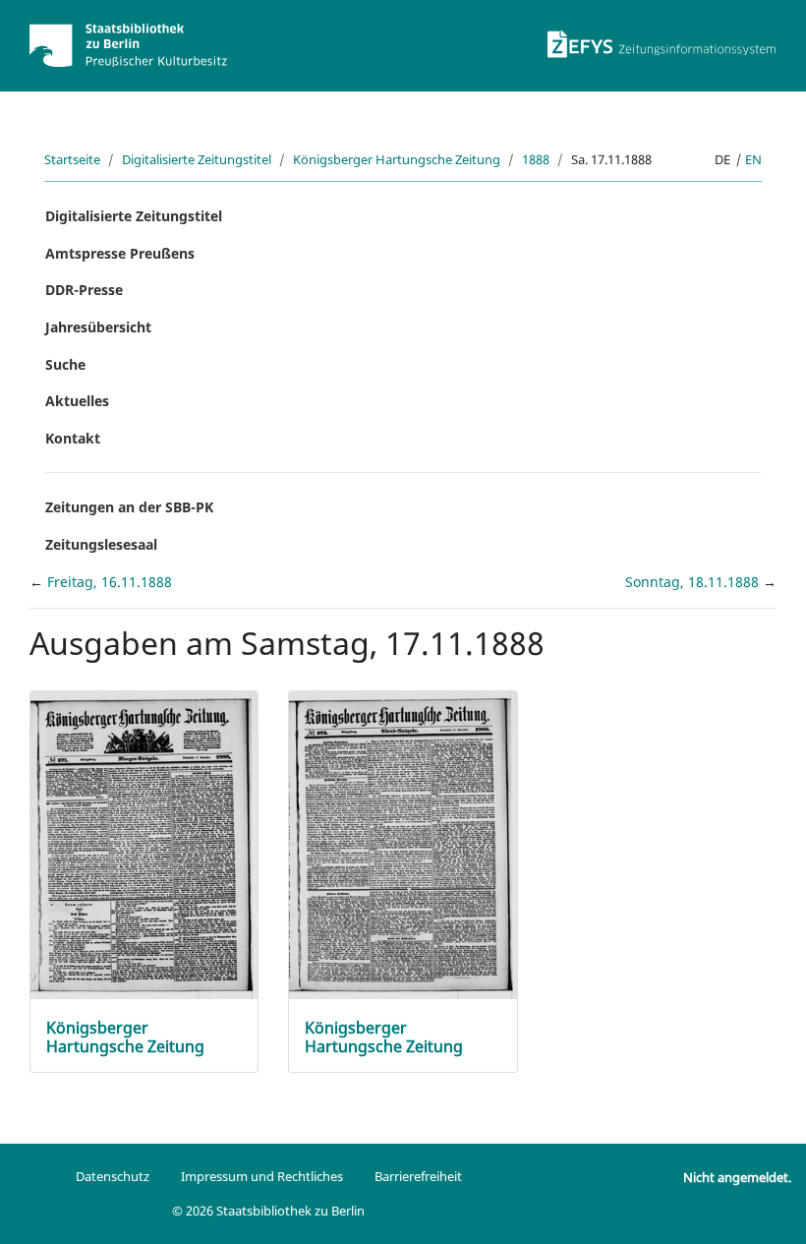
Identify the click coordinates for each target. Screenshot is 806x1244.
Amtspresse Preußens (120, 253)
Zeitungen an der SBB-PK (129, 507)
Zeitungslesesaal (101, 544)
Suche (65, 364)
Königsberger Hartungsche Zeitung (396, 159)
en (753, 159)
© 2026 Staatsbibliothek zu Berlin (268, 1210)
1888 (535, 159)
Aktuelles (77, 400)
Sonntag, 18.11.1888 (694, 581)
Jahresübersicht (98, 327)
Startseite (72, 159)
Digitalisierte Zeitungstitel (196, 159)
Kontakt (72, 438)
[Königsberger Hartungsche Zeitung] (144, 843)
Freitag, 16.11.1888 (109, 581)
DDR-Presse (84, 289)
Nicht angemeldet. (737, 1177)
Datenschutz (112, 1176)
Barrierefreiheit (418, 1176)
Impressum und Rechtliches (262, 1176)
